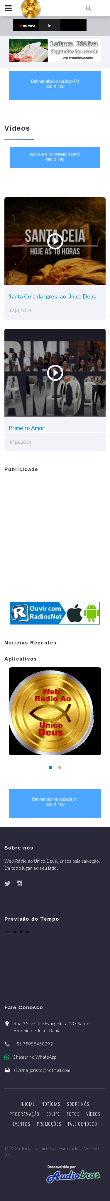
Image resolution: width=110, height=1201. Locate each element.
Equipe (53, 1113)
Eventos (22, 1123)
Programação (25, 1113)
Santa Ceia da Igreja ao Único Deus (52, 296)
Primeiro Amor (26, 427)
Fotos (73, 1113)
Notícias (51, 1104)
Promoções (49, 1123)
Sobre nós (78, 1104)
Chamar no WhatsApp (34, 1057)
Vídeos (93, 1113)
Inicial (28, 1104)
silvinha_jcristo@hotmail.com (41, 1070)
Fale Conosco (82, 1123)
